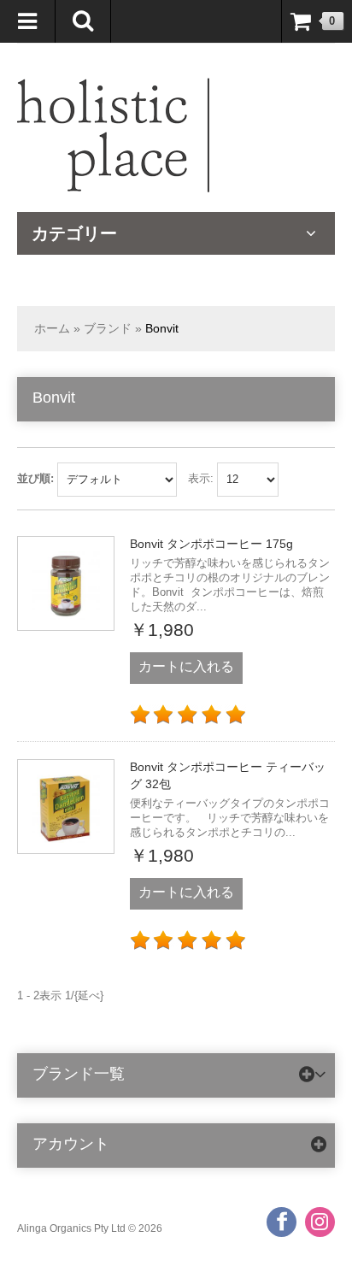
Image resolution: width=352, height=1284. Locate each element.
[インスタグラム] (320, 1222)
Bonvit (162, 328)
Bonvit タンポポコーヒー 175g (211, 544)
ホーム (52, 328)
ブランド (108, 328)
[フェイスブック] (281, 1222)
